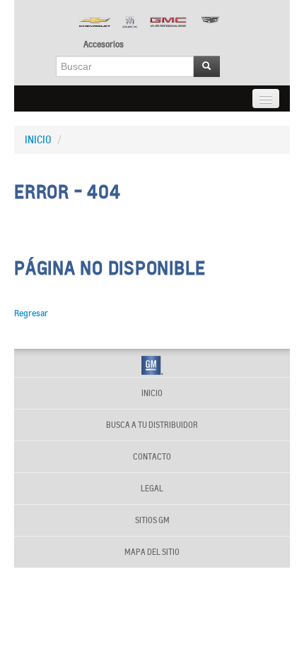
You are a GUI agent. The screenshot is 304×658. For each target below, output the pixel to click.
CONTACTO (152, 457)
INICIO (38, 139)
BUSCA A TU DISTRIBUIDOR (152, 425)
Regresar (31, 313)
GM (152, 365)
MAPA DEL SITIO (152, 552)
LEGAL (152, 489)
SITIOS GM (152, 520)
